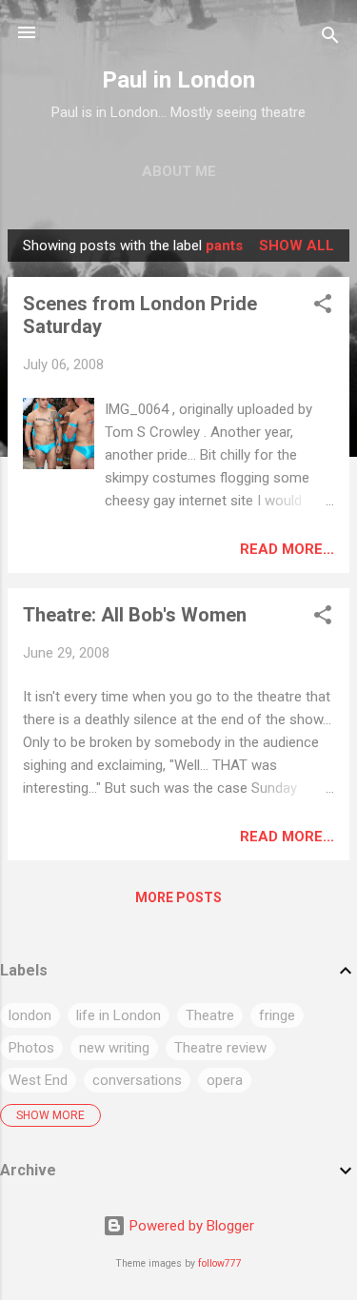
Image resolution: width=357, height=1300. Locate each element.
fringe (277, 1015)
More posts (178, 897)
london (30, 1015)
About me (179, 171)
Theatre (210, 1015)
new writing (114, 1047)
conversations (137, 1080)
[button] (322, 307)
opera (225, 1080)
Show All (296, 245)
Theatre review (220, 1047)
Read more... (287, 549)
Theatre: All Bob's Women (135, 614)
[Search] (330, 39)
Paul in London (178, 80)
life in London (118, 1015)
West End (38, 1080)
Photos (31, 1047)
